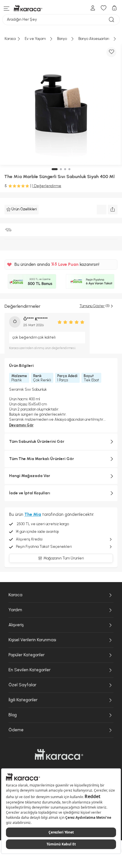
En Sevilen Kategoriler (30, 669)
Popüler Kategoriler (27, 654)
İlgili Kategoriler (23, 699)
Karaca (15, 594)
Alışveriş (16, 624)
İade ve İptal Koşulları (29, 493)
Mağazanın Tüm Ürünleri (63, 558)
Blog (13, 714)
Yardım (15, 609)
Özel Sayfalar (22, 684)
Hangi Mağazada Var (29, 475)
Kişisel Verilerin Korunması (32, 639)
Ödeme (16, 729)
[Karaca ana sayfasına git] (59, 754)
